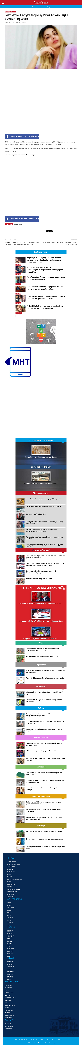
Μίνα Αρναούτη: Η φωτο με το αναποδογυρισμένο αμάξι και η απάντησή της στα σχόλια (44, 269)
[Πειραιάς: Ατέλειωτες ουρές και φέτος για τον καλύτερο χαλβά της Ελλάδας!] (41, 476)
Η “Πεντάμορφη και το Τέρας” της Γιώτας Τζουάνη (43, 751)
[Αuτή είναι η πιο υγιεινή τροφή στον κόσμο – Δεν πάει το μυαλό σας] (20, 833)
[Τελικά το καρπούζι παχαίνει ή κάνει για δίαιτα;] (20, 658)
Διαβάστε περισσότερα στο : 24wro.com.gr (20, 155)
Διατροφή (41, 826)
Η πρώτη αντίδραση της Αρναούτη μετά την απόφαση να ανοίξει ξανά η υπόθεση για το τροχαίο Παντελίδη (44, 260)
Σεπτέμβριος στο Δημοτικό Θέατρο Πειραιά (41, 457)
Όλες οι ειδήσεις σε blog (41, 7)
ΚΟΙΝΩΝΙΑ (18, 313)
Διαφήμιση (50, 1039)
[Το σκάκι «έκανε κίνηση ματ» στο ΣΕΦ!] (20, 581)
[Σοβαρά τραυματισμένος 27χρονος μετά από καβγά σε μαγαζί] (20, 547)
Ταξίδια (41, 708)
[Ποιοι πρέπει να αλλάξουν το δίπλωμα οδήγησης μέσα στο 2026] (20, 539)
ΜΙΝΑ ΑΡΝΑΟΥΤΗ (19, 224)
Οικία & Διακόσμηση (41, 796)
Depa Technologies (50, 1043)
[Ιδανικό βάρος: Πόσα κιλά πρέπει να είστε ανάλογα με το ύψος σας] (20, 849)
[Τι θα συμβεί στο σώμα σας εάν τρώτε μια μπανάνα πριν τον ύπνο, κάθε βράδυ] (20, 841)
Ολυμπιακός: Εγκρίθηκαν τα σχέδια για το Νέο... (41, 639)
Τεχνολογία (41, 665)
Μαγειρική (41, 767)
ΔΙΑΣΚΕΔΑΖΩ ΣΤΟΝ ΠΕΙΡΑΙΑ (42, 440)
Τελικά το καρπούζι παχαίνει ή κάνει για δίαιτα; (42, 656)
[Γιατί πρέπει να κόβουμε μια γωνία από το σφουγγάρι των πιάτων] (20, 775)
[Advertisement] (41, 171)
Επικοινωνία (58, 1039)
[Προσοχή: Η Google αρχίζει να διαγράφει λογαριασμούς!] (20, 680)
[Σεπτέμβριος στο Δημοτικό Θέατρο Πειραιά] (41, 450)
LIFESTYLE (13, 11)
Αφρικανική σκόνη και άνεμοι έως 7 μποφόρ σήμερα (44, 506)
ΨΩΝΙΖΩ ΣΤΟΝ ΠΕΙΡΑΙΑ (42, 467)
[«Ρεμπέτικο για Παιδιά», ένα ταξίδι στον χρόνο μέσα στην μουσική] (20, 761)
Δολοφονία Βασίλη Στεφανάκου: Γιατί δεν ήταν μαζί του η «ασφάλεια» (60, 243)
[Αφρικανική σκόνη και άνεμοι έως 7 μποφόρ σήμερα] (20, 509)
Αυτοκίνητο (41, 686)
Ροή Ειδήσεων (42, 493)
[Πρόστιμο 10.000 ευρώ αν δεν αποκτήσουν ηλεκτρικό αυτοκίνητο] (20, 702)
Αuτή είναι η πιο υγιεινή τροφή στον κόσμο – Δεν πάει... (45, 831)
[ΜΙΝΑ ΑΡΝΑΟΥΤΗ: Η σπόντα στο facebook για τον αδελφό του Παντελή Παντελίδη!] (21, 308)
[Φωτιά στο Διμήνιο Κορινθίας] (20, 516)
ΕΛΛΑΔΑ (7, 11)
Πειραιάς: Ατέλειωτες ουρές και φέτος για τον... (41, 484)
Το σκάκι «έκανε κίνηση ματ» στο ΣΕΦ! (39, 579)
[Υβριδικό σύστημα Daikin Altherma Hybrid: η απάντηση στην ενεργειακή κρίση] (20, 819)
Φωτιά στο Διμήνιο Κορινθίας (36, 514)
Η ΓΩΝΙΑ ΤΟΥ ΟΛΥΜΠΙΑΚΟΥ (41, 587)
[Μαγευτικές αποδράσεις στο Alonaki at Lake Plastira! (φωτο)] (20, 731)
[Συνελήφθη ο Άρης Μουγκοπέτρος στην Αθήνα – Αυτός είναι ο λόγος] (20, 524)
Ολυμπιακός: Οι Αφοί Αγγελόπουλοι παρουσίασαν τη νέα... (41, 603)
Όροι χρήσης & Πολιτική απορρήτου (26, 1039)
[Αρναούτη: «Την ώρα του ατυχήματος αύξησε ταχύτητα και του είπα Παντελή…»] (21, 289)
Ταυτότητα (41, 1039)
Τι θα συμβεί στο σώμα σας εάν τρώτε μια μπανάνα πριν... (45, 839)
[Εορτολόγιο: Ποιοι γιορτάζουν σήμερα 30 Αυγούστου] (20, 501)
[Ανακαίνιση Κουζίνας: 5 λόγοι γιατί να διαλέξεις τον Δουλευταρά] (20, 812)
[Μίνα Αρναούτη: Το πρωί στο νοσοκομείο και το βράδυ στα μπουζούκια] (21, 279)
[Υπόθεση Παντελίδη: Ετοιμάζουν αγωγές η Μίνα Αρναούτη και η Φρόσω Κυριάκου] (21, 298)
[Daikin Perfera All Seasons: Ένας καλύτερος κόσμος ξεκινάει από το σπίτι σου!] (20, 804)
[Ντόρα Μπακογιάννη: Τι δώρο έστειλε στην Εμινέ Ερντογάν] (20, 790)
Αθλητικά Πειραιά (42, 550)
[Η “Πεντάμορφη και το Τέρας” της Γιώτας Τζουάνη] (20, 753)
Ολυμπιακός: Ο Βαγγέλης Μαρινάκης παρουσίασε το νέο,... (41, 621)
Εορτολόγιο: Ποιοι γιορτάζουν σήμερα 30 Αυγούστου (44, 499)
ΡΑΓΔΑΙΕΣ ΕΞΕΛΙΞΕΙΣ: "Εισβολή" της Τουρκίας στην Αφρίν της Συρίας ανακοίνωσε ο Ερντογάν (22, 243)
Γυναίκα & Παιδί (41, 737)
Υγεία (41, 643)
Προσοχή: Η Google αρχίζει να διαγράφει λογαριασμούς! (45, 678)
